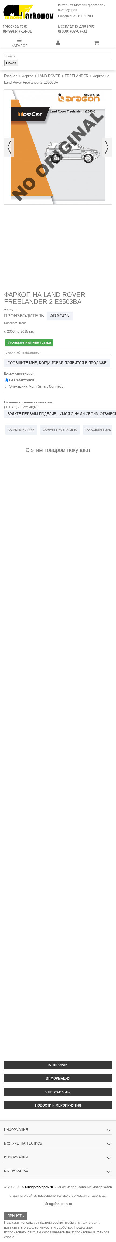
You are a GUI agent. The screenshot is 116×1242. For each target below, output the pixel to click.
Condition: (10, 322)
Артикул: (10, 309)
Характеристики (21, 429)
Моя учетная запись (23, 1143)
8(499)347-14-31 (17, 31)
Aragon (60, 315)
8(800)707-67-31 (72, 31)
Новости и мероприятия (58, 1105)
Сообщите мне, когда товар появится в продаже (57, 363)
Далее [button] (107, 147)
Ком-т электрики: (19, 374)
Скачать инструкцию (60, 429)
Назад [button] (9, 147)
